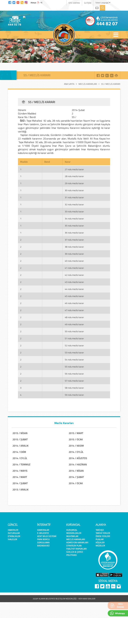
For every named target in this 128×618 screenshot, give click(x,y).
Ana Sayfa (69, 84)
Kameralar (43, 530)
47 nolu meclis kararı (74, 310)
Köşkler (100, 542)
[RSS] (22, 2)
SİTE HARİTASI (74, 2)
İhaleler (12, 539)
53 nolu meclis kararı (74, 352)
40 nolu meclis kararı (74, 260)
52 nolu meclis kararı (74, 345)
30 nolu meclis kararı (74, 190)
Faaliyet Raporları (76, 548)
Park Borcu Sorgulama (43, 541)
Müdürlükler (73, 533)
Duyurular (14, 533)
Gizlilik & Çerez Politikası (74, 553)
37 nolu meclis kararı (74, 239)
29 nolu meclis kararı (74, 183)
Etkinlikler (14, 536)
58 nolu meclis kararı (74, 387)
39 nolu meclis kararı (74, 253)
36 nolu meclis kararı (74, 232)
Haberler (13, 530)
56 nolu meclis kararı (74, 373)
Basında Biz (43, 545)
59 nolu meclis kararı (74, 394)
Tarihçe (100, 530)
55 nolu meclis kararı (74, 366)
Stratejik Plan (74, 545)
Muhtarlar (72, 536)
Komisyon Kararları (77, 542)
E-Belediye (43, 533)
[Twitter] (13, 2)
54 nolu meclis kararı (74, 359)
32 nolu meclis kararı (74, 204)
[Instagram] (26, 2)
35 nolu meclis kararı (74, 225)
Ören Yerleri (103, 536)
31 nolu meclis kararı (74, 197)
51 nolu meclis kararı (74, 338)
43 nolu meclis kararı (74, 282)
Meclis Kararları (88, 84)
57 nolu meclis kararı (74, 380)
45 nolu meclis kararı (74, 296)
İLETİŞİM (87, 2)
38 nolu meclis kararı (74, 246)
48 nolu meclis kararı (74, 317)
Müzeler (100, 545)
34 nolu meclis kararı (74, 218)
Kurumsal (71, 530)
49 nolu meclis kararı (74, 324)
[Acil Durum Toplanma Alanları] (38, 17)
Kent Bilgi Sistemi (46, 536)
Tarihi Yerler (103, 533)
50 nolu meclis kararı (74, 331)
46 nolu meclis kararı (74, 303)
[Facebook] (9, 2)
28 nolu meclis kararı (74, 176)
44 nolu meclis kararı (74, 289)
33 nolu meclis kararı (74, 211)
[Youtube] (18, 2)
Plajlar (100, 539)
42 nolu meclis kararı (74, 275)
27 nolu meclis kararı (74, 169)
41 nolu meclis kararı (74, 268)
